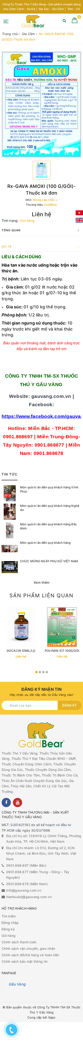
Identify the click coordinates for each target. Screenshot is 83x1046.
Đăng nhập (10, 923)
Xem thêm (41, 582)
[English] (79, 220)
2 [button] (40, 672)
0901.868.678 (17, 884)
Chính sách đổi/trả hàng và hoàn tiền (30, 955)
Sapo (52, 1017)
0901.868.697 (17, 865)
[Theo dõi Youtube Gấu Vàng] (17, 802)
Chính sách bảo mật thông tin (24, 961)
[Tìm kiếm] (64, 21)
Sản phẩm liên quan (41, 595)
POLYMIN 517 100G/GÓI (62, 650)
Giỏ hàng (8, 936)
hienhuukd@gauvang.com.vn (29, 897)
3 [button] (43, 672)
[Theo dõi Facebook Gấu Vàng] (6, 802)
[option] (41, 104)
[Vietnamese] (79, 212)
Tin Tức (10, 474)
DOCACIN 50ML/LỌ (21, 650)
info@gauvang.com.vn (23, 890)
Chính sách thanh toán (19, 942)
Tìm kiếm (9, 916)
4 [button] (47, 672)
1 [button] (36, 672)
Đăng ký (69, 705)
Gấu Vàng (17, 984)
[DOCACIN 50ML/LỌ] (21, 627)
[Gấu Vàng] (33, 21)
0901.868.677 (17, 872)
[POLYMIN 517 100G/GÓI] (62, 627)
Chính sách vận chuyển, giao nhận (28, 948)
